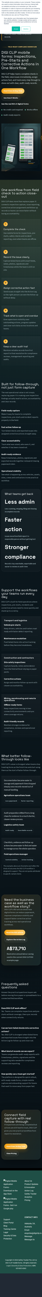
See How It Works (11, 98)
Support (7, 1219)
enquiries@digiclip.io (33, 1233)
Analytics (28, 1197)
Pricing (27, 1200)
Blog (5, 1226)
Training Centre (10, 1229)
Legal (6, 1232)
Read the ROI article (14, 932)
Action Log (28, 1191)
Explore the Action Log (16, 939)
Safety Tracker (30, 1194)
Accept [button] (16, 29)
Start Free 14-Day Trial (13, 91)
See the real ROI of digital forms (15, 104)
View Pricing (12, 1153)
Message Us (29, 1239)
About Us (28, 1181)
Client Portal (9, 1223)
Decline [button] (25, 29)
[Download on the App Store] (11, 1181)
